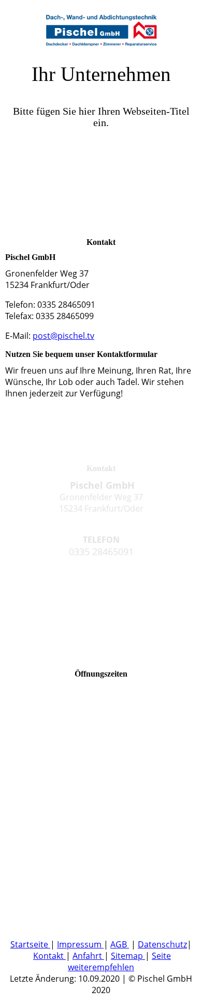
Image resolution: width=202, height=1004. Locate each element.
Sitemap (127, 955)
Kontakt (49, 955)
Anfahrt (88, 955)
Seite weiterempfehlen (119, 961)
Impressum (80, 944)
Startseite (30, 944)
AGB (119, 944)
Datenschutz (162, 944)
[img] (101, 26)
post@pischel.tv (63, 335)
